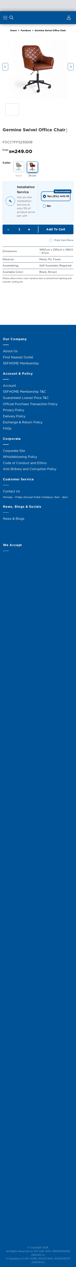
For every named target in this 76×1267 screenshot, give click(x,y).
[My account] (68, 18)
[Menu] (6, 18)
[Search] (11, 18)
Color (7, 163)
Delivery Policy (14, 416)
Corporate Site (14, 451)
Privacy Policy (13, 410)
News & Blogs (13, 518)
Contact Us (11, 491)
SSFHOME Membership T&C (24, 391)
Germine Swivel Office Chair (50, 30)
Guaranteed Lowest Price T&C (26, 398)
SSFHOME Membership (21, 363)
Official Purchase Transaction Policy (30, 404)
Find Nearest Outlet (18, 357)
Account (9, 385)
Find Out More (63, 240)
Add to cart (55, 229)
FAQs (7, 428)
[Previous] (5, 67)
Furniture (26, 30)
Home (13, 30)
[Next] (71, 67)
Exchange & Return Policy (22, 422)
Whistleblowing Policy (20, 457)
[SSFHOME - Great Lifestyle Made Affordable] (38, 17)
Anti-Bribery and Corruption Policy (29, 469)
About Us (10, 351)
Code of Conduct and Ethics (25, 463)
